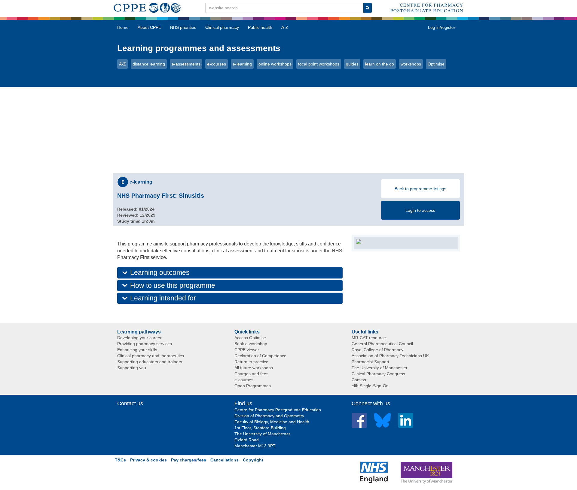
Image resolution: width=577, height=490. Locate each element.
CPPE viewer (246, 349)
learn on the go (379, 64)
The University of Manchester (380, 367)
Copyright (253, 460)
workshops (411, 64)
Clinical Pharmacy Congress (378, 373)
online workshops (275, 64)
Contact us (130, 403)
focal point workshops (318, 64)
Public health (260, 27)
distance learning (149, 64)
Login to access (420, 210)
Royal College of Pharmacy (377, 349)
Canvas (359, 379)
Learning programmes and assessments (198, 48)
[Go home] (147, 6)
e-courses (216, 64)
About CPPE (149, 27)
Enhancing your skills (137, 349)
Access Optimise (250, 337)
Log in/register (441, 27)
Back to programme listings (420, 188)
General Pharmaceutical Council (382, 343)
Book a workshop (250, 343)
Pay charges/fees (188, 460)
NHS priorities (183, 27)
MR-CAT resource (369, 337)
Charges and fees (251, 373)
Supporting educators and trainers (149, 361)
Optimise (436, 64)
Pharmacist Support (370, 361)
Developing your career (139, 337)
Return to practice (251, 361)
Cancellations (224, 460)
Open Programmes (252, 385)
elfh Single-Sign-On (370, 385)
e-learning (242, 64)
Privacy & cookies (148, 460)
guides (352, 64)
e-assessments (186, 64)
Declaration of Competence (260, 355)
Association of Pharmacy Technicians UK (390, 355)
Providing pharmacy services (144, 343)
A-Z (284, 27)
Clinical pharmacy (222, 27)
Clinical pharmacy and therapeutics (150, 355)
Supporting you (131, 367)
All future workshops (253, 367)
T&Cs (120, 460)
